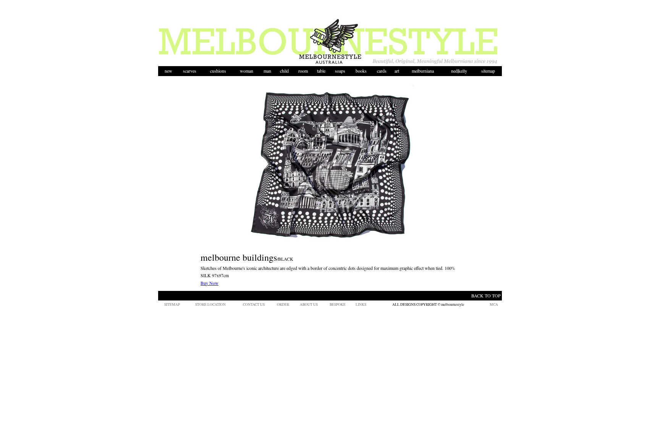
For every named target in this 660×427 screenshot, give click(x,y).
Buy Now (209, 283)
